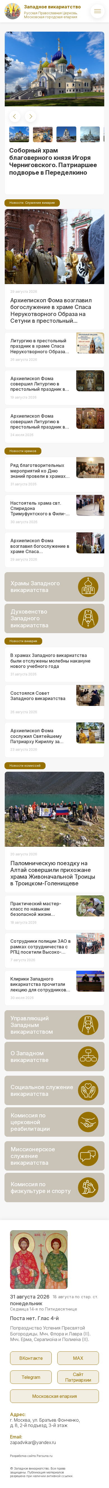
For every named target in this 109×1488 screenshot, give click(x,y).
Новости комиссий (25, 766)
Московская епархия (54, 1396)
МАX (78, 1358)
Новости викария (23, 641)
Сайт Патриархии (78, 1377)
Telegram (31, 1377)
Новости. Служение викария (32, 203)
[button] (14, 116)
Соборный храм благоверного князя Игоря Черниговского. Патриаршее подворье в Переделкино (53, 161)
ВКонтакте (31, 1358)
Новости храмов (23, 451)
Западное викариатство (52, 7)
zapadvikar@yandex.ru (33, 1442)
